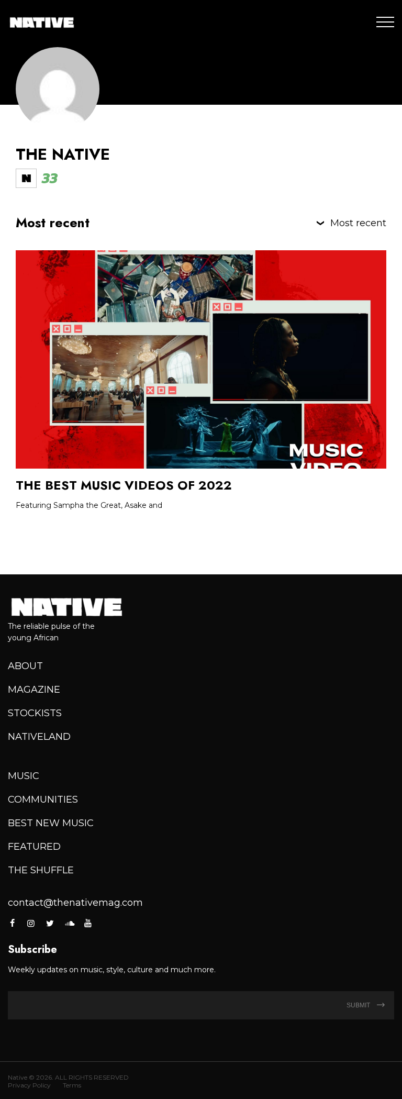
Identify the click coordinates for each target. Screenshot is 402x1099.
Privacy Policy (29, 1085)
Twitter (50, 923)
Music (23, 776)
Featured (34, 846)
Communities (43, 799)
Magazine (34, 689)
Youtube (88, 923)
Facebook (13, 923)
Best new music (51, 823)
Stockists (35, 713)
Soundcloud (69, 923)
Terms (72, 1085)
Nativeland (39, 736)
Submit (359, 1005)
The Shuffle (41, 870)
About (25, 666)
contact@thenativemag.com (75, 902)
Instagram (31, 923)
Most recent (358, 223)
